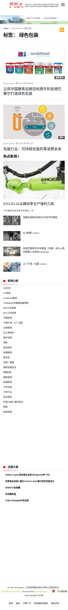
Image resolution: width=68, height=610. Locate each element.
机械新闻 (7, 382)
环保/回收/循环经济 (13, 401)
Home (5, 28)
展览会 (6, 357)
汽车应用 (7, 387)
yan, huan (9, 83)
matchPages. (41, 591)
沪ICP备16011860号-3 (11, 591)
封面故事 (7, 352)
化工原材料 (8, 332)
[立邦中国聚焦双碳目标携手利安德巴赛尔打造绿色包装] (34, 62)
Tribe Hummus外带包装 (17, 500)
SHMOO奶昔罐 (12, 487)
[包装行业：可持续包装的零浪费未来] (34, 122)
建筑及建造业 (9, 367)
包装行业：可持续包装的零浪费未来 (32, 149)
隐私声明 (55, 603)
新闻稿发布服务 (41, 603)
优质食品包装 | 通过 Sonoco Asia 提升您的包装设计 (29, 481)
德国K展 (7, 372)
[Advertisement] (28, 438)
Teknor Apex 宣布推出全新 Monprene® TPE (27, 474)
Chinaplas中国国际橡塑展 (15, 303)
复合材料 (7, 347)
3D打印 (7, 288)
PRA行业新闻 (9, 307)
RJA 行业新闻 (9, 312)
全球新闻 (7, 327)
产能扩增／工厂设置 (13, 322)
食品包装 (7, 411)
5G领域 (6, 293)
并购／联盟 (8, 362)
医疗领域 (7, 337)
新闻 (11, 603)
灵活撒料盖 (10, 494)
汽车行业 (7, 392)
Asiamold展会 (10, 298)
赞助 (5, 406)
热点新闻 (7, 397)
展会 (18, 603)
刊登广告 (27, 603)
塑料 (62, 137)
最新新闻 (60, 77)
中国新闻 (7, 317)
